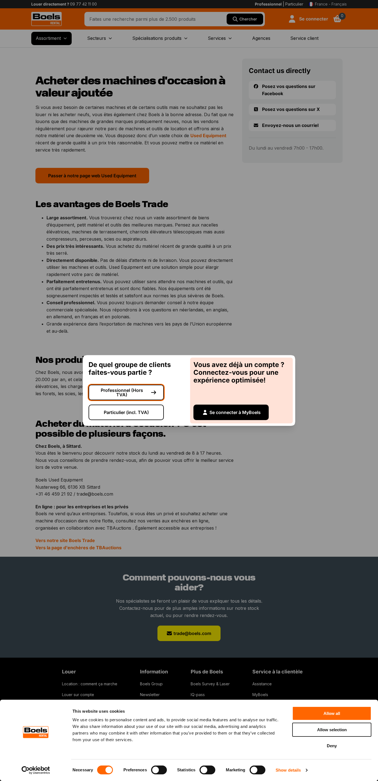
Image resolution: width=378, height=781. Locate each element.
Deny (332, 745)
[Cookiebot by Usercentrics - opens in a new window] (36, 770)
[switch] (159, 770)
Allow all (331, 713)
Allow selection (332, 729)
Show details (288, 770)
